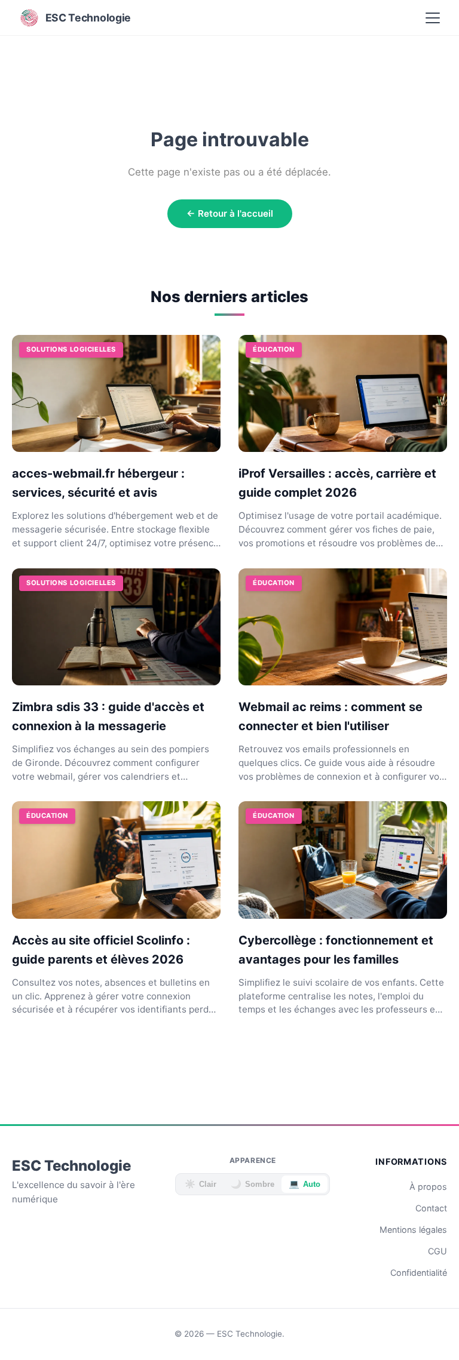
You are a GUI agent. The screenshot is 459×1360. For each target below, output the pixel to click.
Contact (431, 1208)
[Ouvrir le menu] (433, 18)
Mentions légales (413, 1229)
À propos (428, 1186)
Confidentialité (418, 1272)
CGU (437, 1251)
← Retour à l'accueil (229, 213)
